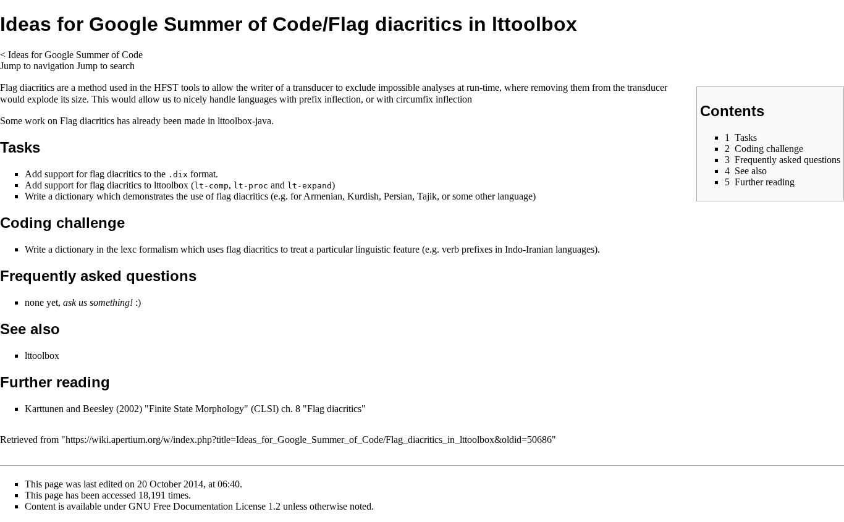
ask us (75, 302)
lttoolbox (171, 185)
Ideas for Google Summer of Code (75, 54)
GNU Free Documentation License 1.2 (205, 506)
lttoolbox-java (244, 121)
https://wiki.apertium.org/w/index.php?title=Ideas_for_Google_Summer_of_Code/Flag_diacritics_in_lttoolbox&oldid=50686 (308, 439)
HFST (166, 87)
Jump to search (106, 66)
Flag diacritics (87, 121)
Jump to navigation (37, 66)
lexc (128, 249)
